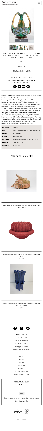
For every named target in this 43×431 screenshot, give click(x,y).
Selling (21, 362)
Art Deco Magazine (21, 371)
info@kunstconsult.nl (21, 82)
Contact (21, 368)
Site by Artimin (21, 419)
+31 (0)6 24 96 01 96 (17, 80)
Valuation (21, 365)
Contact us (22, 66)
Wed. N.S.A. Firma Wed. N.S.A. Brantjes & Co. (26, 130)
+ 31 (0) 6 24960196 (21, 347)
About (21, 356)
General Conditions (21, 374)
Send (21, 393)
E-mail (21, 385)
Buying (21, 359)
